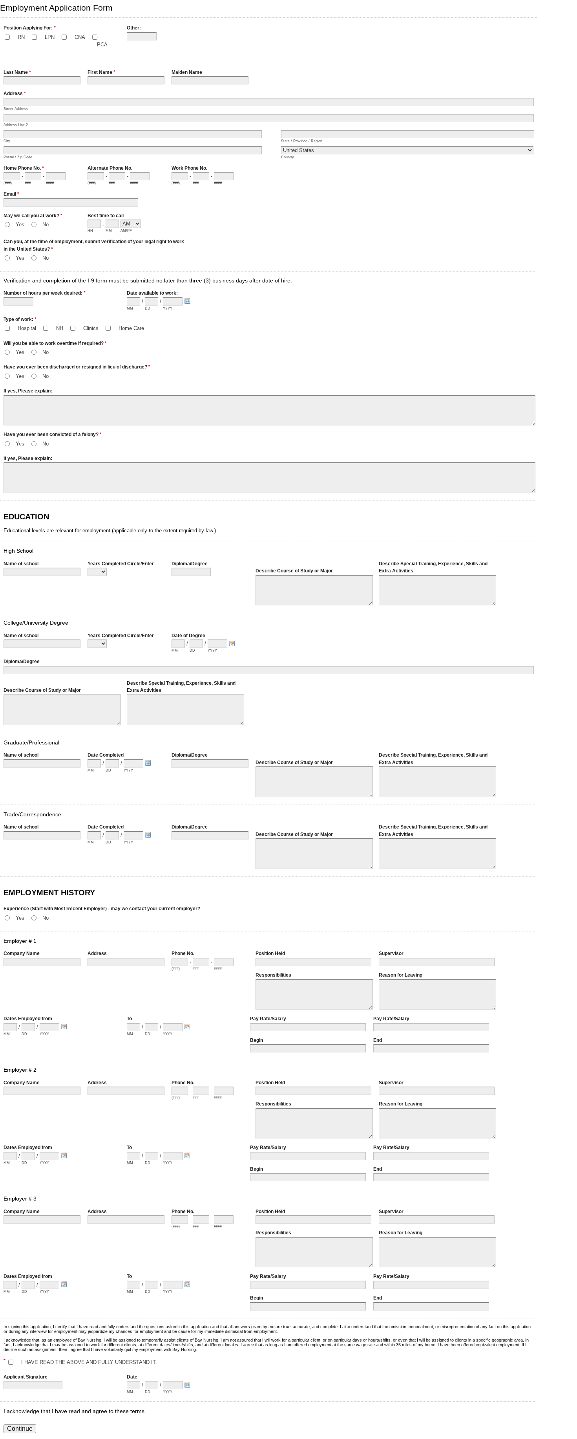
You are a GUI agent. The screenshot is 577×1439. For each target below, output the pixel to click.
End (377, 1040)
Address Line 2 (16, 125)
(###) (8, 183)
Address (15, 93)
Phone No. (183, 953)
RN (21, 37)
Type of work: (20, 319)
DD (147, 308)
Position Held (270, 953)
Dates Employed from (28, 1018)
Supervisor (391, 953)
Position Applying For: (30, 28)
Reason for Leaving (400, 975)
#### (50, 183)
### (28, 183)
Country (287, 157)
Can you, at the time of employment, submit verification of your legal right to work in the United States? (94, 245)
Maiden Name (187, 72)
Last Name (17, 72)
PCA (102, 45)
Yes (20, 224)
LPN (50, 37)
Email (11, 194)
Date (132, 1377)
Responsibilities (273, 975)
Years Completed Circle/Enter (121, 563)
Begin (256, 1040)
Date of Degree (188, 635)
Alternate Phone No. (110, 168)
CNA (80, 37)
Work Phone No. (189, 168)
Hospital (27, 328)
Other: (134, 28)
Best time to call (106, 215)
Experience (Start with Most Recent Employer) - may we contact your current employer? (102, 908)
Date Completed (106, 755)
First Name (101, 72)
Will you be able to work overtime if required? (55, 343)
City (7, 141)
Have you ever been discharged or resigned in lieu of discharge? (77, 367)
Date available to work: (152, 293)
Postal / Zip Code (18, 157)
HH (90, 231)
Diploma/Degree (190, 563)
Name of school (21, 563)
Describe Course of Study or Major (294, 571)
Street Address (16, 109)
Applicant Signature (25, 1377)
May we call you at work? (33, 215)
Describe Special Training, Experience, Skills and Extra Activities (433, 567)
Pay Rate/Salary (268, 1018)
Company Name (22, 953)
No (45, 224)
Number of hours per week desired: (45, 293)
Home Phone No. (24, 168)
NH (59, 328)
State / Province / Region (301, 141)
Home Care (131, 328)
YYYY (167, 308)
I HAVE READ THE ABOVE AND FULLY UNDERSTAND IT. (89, 1362)
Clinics (91, 328)
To (129, 1018)
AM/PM (127, 231)
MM (109, 231)
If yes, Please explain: (28, 391)
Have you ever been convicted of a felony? (53, 434)
